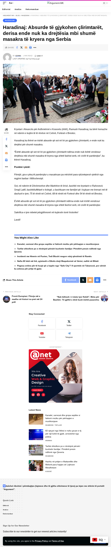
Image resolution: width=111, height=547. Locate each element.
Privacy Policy (41, 541)
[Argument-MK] (55, 3)
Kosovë (48, 471)
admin (18, 56)
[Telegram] (69, 335)
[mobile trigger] (5, 3)
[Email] (26, 47)
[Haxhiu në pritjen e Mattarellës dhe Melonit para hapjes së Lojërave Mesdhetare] (36, 465)
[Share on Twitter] (21, 47)
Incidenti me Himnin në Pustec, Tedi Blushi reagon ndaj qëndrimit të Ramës (54, 256)
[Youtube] (42, 335)
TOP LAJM (58, 425)
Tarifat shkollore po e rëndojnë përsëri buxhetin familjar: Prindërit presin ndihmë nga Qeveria (62, 449)
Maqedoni (10, 20)
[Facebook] (42, 323)
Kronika (48, 440)
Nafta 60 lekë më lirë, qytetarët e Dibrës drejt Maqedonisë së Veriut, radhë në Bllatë (58, 261)
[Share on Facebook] (17, 47)
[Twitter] (69, 323)
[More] (35, 47)
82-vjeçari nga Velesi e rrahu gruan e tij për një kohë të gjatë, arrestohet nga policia (63, 434)
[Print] (30, 47)
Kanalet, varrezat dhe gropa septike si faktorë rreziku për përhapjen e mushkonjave (58, 244)
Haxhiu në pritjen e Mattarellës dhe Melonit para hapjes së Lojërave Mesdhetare (61, 464)
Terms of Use (58, 541)
